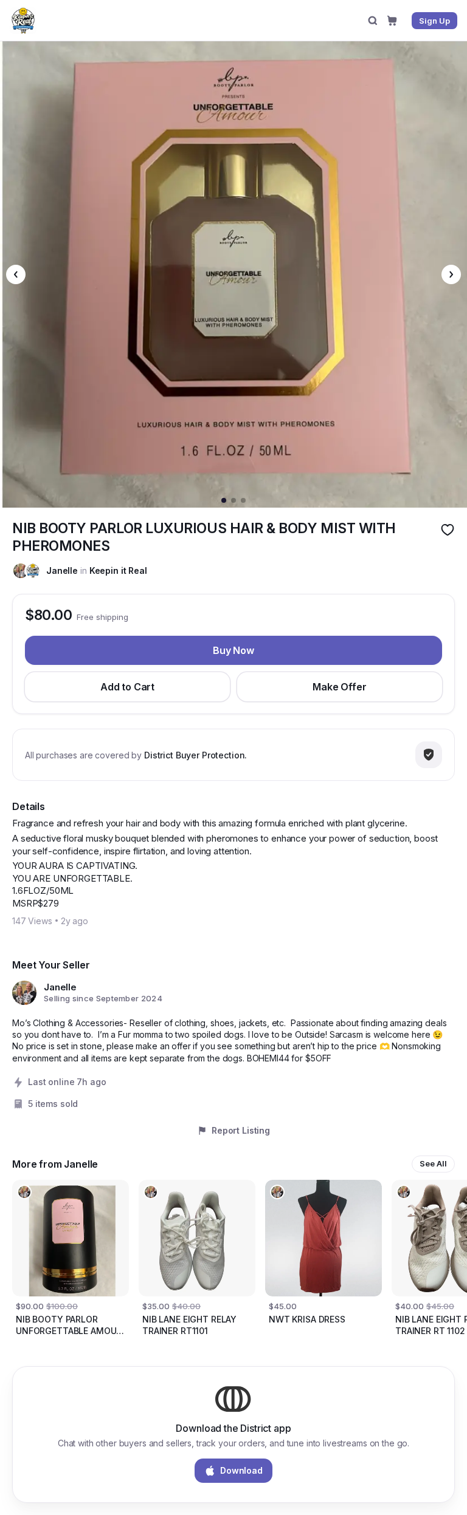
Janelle (62, 570)
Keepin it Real (118, 570)
